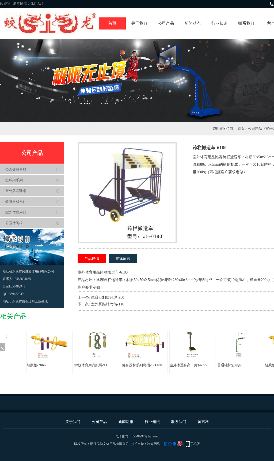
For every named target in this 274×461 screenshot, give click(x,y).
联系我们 (246, 23)
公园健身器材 (15, 169)
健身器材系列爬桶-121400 (142, 365)
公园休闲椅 (14, 223)
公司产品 (166, 23)
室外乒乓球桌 (15, 191)
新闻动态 (193, 23)
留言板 (203, 422)
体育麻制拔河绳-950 (107, 298)
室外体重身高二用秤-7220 (190, 365)
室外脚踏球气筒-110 (107, 304)
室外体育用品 (15, 212)
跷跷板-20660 (37, 365)
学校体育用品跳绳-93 (90, 365)
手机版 (195, 444)
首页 (112, 23)
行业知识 (219, 23)
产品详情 (91, 259)
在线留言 (122, 259)
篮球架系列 (14, 180)
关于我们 (139, 23)
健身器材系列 (15, 202)
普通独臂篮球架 (229, 365)
